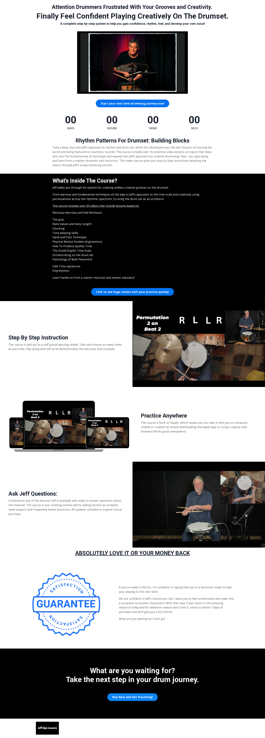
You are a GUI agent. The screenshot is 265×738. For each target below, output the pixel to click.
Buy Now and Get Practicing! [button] (132, 697)
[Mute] (179, 91)
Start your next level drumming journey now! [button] (132, 103)
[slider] (132, 91)
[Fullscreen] (185, 91)
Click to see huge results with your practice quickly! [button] (132, 292)
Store (171, 728)
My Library (186, 728)
